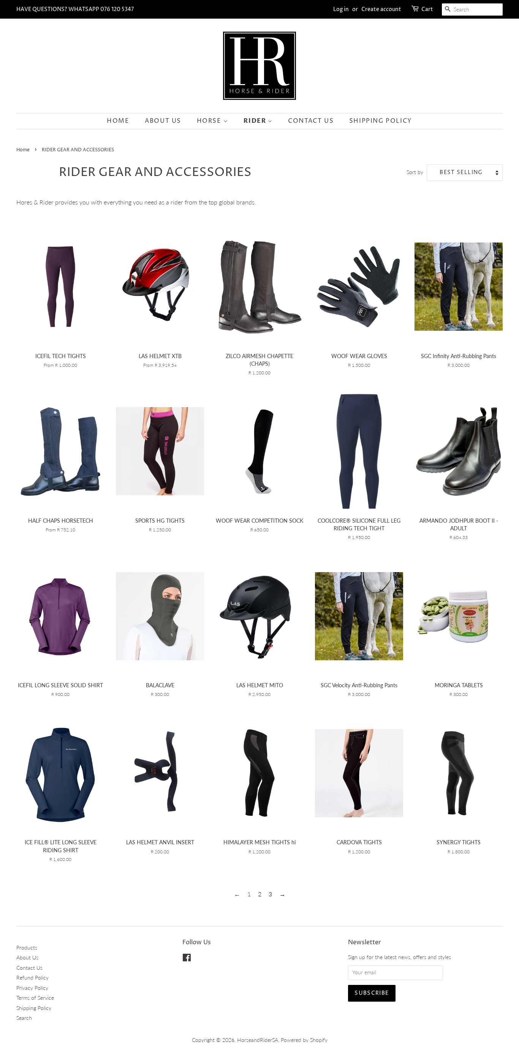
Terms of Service (35, 998)
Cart (427, 9)
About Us (163, 121)
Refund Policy (32, 978)
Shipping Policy (380, 121)
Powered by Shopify (304, 1040)
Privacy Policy (32, 988)
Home (118, 121)
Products (26, 948)
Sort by (415, 172)
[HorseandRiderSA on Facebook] (186, 959)
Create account (381, 9)
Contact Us (311, 121)
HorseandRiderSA (257, 1040)
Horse (210, 121)
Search (24, 1018)
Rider (256, 121)
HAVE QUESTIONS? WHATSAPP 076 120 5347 (75, 9)
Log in (341, 9)
